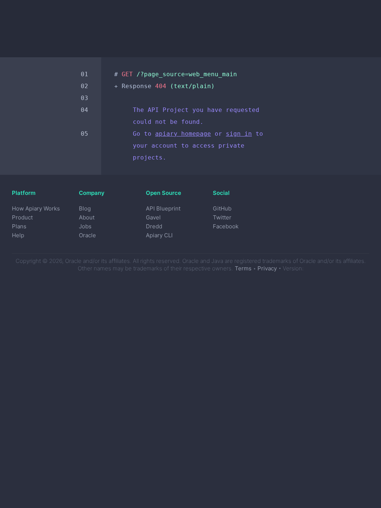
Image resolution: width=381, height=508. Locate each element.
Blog (85, 208)
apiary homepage (183, 133)
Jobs (85, 226)
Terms (243, 268)
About (87, 217)
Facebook (225, 226)
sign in (239, 133)
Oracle (87, 235)
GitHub (222, 208)
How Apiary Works (36, 208)
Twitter (222, 217)
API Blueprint (163, 208)
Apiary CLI (159, 235)
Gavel (153, 217)
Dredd (154, 226)
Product (22, 217)
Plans (19, 226)
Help (18, 235)
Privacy (267, 268)
